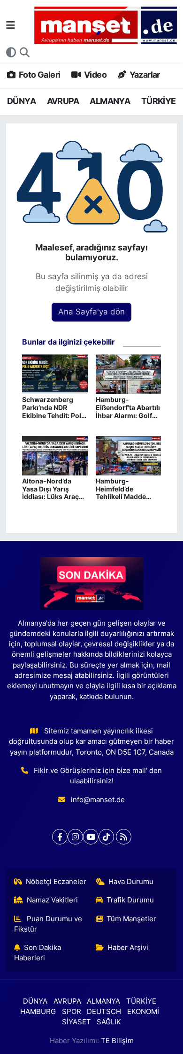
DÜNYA (21, 101)
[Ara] (25, 53)
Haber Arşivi (127, 947)
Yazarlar (144, 75)
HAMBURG (38, 1011)
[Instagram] (75, 837)
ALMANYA (110, 101)
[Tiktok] (106, 837)
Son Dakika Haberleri (37, 952)
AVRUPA (63, 101)
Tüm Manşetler (131, 919)
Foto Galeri (38, 75)
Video (95, 75)
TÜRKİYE (158, 101)
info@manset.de (98, 800)
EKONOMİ (143, 1011)
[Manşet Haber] (105, 25)
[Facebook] (60, 837)
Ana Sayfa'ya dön (91, 311)
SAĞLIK (109, 1022)
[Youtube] (91, 837)
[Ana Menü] (10, 25)
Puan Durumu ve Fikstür (48, 924)
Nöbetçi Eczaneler (56, 881)
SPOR (71, 1011)
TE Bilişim (117, 1041)
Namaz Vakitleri (52, 900)
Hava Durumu (130, 881)
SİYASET (76, 1022)
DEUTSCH (104, 1011)
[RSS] (123, 837)
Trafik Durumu (130, 900)
